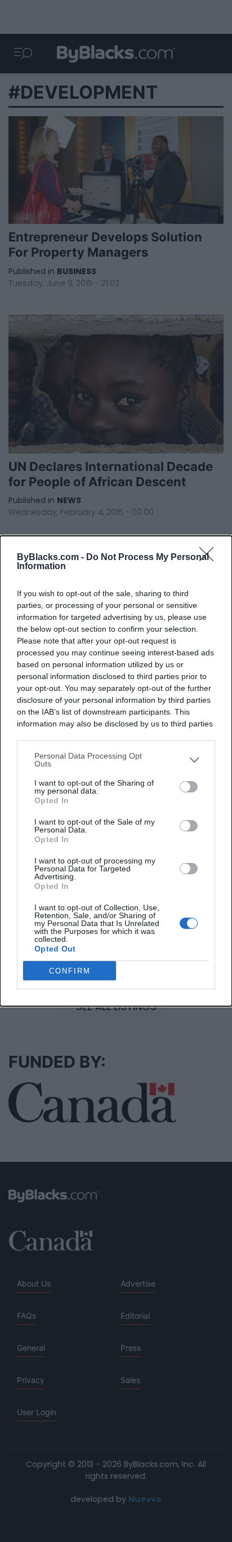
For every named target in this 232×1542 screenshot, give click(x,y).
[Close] (210, 558)
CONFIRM (70, 971)
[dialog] (116, 771)
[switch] (189, 786)
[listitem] (116, 760)
